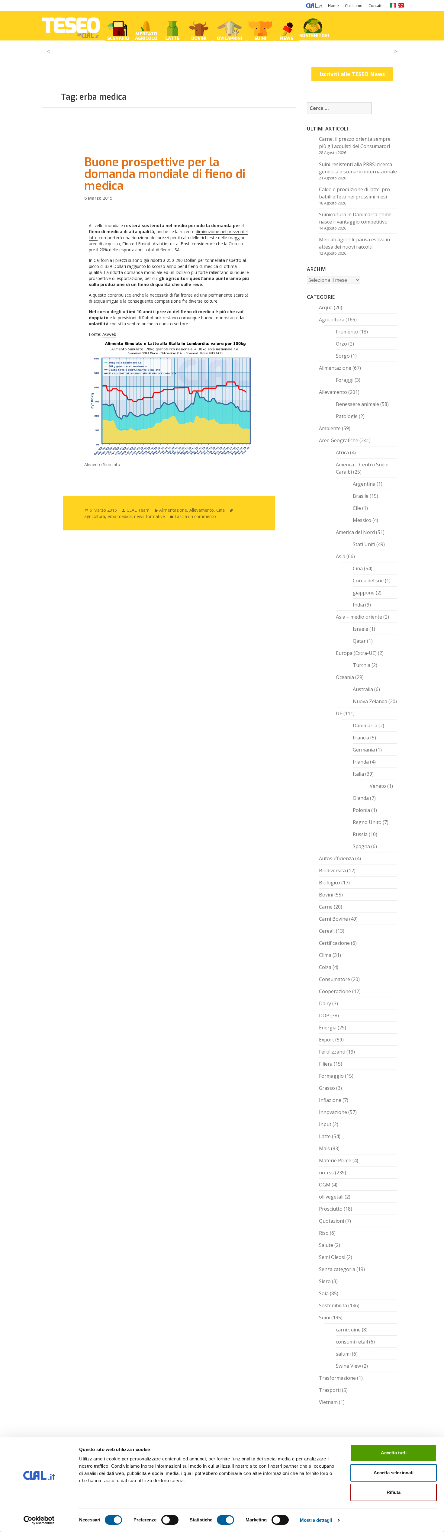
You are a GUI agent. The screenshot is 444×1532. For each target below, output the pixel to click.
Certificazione (334, 943)
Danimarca (365, 725)
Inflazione (330, 1100)
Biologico (329, 882)
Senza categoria (337, 1269)
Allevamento (201, 510)
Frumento (347, 331)
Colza (325, 967)
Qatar (359, 641)
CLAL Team (138, 510)
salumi (343, 1353)
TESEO (71, 25)
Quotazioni (331, 1221)
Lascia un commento (195, 516)
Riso (324, 1233)
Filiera (326, 1063)
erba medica (120, 516)
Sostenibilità (333, 1305)
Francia (361, 737)
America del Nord (355, 532)
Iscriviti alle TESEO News (352, 74)
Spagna (361, 846)
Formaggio (331, 1076)
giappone (364, 592)
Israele (360, 629)
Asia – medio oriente (359, 616)
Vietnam (328, 1402)
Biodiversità (332, 870)
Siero (325, 1281)
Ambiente (330, 428)
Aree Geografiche (338, 440)
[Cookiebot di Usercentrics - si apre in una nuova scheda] (39, 1520)
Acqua (326, 307)
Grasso (327, 1088)
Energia (327, 1027)
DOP (324, 1015)
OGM (324, 1184)
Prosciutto (331, 1208)
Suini (324, 1317)
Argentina (364, 484)
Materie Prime (335, 1160)
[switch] (170, 1520)
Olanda (361, 798)
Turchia (361, 665)
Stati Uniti (364, 544)
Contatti (375, 5)
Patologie (347, 416)
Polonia (361, 810)
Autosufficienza (336, 858)
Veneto (378, 786)
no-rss (326, 1172)
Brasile (360, 496)
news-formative (149, 516)
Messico (362, 520)
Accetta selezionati (393, 1472)
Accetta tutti (394, 1452)
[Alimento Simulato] (169, 400)
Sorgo (343, 355)
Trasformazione (337, 1378)
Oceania (345, 677)
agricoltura (94, 516)
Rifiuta (394, 1492)
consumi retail (352, 1341)
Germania (364, 749)
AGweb (109, 334)
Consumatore (334, 979)
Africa (342, 452)
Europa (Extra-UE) (356, 653)
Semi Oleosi (332, 1257)
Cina (220, 510)
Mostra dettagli (316, 1520)
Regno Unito (367, 822)
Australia (363, 689)
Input (325, 1124)
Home (333, 5)
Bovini (326, 894)
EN (401, 5)
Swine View (348, 1366)
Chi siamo (353, 5)
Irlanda (361, 761)
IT (393, 5)
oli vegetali (331, 1196)
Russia (360, 834)
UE (339, 713)
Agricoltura (331, 319)
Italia (358, 774)
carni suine (348, 1329)
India (358, 604)
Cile (357, 508)
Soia (324, 1293)
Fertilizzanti (332, 1051)
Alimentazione (173, 510)
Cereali (327, 931)
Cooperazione (335, 991)
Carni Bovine (333, 919)
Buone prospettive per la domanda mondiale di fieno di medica (164, 174)
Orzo (341, 343)
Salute (326, 1245)
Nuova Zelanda (370, 701)
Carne (326, 906)
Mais (324, 1148)
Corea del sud (368, 580)
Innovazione (333, 1112)
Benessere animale (357, 404)
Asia (340, 556)
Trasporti (330, 1390)
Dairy (325, 1003)
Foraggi (344, 380)
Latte (325, 1136)
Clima (325, 955)
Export (326, 1039)
